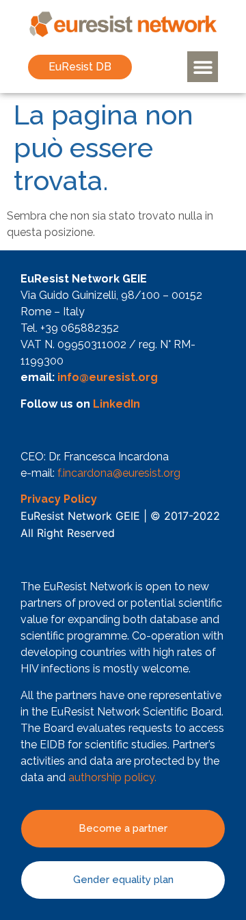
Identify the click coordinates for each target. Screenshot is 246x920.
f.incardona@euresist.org (118, 472)
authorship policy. (112, 777)
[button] (202, 66)
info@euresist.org (107, 377)
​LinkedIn (116, 403)
